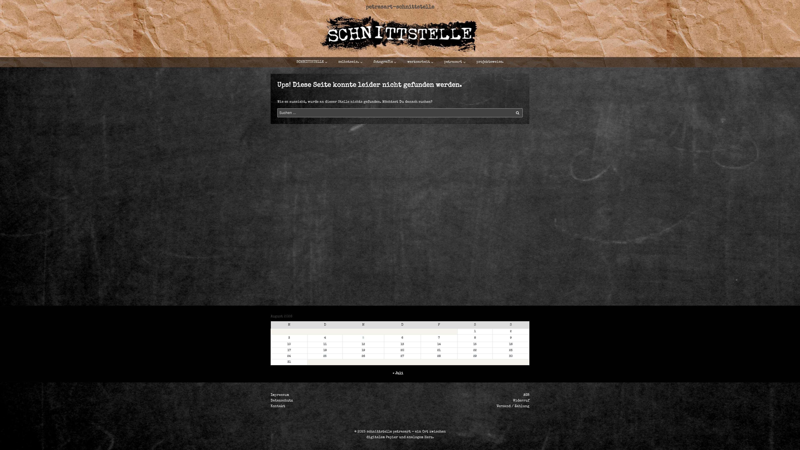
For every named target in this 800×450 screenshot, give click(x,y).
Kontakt (278, 406)
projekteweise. (490, 62)
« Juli (398, 373)
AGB (526, 395)
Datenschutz (282, 400)
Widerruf (521, 400)
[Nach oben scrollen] (769, 443)
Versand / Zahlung (512, 406)
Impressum (280, 395)
